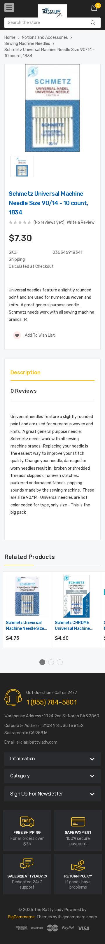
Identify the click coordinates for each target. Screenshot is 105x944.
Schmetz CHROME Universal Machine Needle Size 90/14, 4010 (72, 626)
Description (25, 372)
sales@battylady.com (29, 876)
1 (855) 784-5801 (51, 702)
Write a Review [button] (80, 222)
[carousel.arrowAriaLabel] (27, 821)
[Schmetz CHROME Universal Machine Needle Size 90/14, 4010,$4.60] (76, 596)
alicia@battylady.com (36, 742)
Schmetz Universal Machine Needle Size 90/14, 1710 (25, 626)
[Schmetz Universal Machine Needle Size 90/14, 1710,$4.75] (27, 596)
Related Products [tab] (29, 556)
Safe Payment (78, 832)
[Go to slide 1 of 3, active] (42, 662)
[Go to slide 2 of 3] (51, 662)
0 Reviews (23, 391)
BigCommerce (21, 917)
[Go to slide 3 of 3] (60, 662)
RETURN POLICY (78, 876)
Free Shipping (27, 832)
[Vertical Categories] (9, 7)
